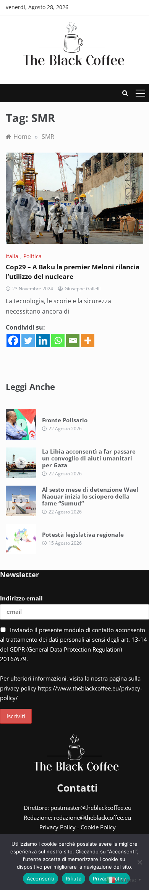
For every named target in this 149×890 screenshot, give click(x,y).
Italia (12, 256)
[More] (87, 340)
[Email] (72, 340)
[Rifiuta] (139, 862)
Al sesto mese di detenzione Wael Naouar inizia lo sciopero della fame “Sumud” (90, 496)
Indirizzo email (21, 598)
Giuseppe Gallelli (82, 288)
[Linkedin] (43, 340)
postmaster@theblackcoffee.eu (90, 807)
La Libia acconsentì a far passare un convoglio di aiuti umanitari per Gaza (89, 458)
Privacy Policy (57, 827)
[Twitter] (28, 340)
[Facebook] (13, 340)
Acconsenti (41, 879)
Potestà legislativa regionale (83, 534)
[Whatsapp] (58, 340)
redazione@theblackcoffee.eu (92, 817)
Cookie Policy (98, 827)
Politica (32, 256)
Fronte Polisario (64, 420)
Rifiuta (73, 879)
